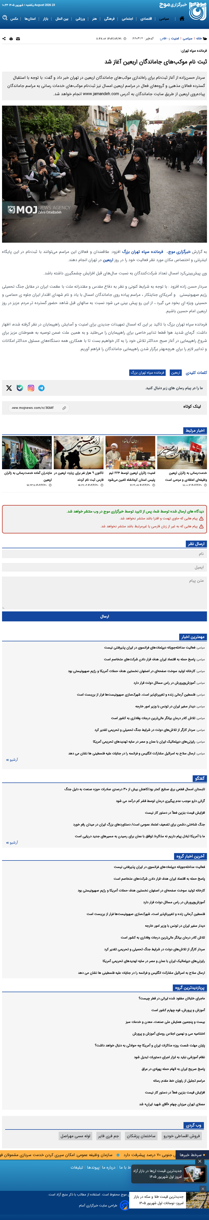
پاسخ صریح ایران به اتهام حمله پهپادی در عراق (173, 1069)
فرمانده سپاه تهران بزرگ (142, 252)
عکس (14, 18)
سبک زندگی (137, 38)
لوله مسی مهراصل (75, 1136)
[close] (199, 1161)
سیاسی (164, 18)
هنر (95, 18)
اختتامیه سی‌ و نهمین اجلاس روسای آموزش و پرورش (169, 1033)
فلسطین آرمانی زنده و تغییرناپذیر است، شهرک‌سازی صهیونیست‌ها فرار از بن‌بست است (146, 914)
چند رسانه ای (161, 38)
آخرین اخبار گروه (190, 856)
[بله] (20, 388)
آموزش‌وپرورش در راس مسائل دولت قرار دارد (174, 902)
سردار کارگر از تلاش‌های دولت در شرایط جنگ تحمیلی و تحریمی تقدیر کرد (154, 949)
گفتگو (199, 778)
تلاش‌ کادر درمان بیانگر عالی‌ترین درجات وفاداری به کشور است (163, 937)
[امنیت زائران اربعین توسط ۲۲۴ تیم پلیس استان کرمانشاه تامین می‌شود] (130, 452)
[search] (5, 18)
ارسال (104, 616)
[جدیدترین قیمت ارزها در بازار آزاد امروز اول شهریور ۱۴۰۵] (195, 1174)
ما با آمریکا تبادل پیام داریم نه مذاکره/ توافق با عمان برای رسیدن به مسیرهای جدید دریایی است (140, 836)
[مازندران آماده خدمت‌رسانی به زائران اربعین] (27, 452)
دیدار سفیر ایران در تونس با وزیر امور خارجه (175, 925)
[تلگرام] (41, 388)
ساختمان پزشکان (141, 1136)
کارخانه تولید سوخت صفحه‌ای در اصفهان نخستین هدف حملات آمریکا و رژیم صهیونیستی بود (141, 890)
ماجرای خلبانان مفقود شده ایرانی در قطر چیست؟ (172, 998)
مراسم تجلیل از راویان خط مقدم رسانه (179, 1080)
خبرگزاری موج (179, 252)
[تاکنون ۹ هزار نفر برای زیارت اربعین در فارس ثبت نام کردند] (78, 452)
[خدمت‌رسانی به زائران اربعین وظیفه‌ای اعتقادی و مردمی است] (182, 452)
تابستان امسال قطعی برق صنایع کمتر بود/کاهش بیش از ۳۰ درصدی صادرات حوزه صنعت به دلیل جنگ (134, 789)
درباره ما (109, 1167)
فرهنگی (109, 18)
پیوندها (92, 1167)
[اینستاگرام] (31, 388)
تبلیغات (77, 1167)
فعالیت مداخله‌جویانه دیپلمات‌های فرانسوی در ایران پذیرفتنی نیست (159, 867)
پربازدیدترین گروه (189, 987)
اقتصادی (146, 18)
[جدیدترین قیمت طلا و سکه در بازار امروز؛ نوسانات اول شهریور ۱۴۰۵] (197, 1200)
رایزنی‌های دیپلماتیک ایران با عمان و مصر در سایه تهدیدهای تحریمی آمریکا (154, 961)
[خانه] (182, 29)
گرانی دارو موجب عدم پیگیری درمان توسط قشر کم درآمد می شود (160, 801)
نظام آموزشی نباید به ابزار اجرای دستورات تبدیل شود (169, 1057)
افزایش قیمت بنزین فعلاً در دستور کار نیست (175, 812)
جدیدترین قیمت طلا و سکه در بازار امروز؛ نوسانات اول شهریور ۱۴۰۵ (159, 1200)
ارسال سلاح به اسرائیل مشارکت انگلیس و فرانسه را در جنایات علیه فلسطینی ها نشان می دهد (141, 973)
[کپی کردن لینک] (39, 408)
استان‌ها (31, 18)
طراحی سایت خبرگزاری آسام (98, 1205)
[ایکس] (9, 388)
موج (123, 1194)
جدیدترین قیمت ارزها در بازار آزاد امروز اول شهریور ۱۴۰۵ (157, 1174)
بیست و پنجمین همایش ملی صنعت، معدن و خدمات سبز (165, 1022)
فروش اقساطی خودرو (182, 1136)
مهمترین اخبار (193, 637)
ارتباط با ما (128, 1167)
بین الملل (62, 18)
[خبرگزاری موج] (198, 11)
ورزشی (81, 18)
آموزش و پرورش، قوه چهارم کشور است (178, 1010)
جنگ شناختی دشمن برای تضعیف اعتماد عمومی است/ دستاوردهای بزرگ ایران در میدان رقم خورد (139, 824)
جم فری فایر (108, 1136)
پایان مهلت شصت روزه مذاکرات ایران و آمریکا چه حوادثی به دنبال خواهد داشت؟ (150, 1045)
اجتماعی (128, 18)
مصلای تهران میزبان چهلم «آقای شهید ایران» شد (172, 1104)
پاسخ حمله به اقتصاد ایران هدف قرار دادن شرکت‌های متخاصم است (159, 878)
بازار (46, 18)
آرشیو (14, 760)
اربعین (108, 260)
